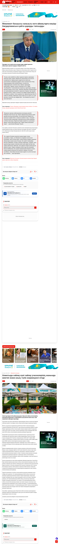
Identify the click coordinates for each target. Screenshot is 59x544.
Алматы (6, 519)
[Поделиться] (56, 541)
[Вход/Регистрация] (53, 2)
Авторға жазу (53, 29)
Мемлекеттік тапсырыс (15, 373)
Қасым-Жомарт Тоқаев (9, 186)
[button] (17, 7)
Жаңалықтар (10, 9)
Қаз (27, 29)
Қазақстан (19, 186)
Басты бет (4, 9)
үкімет (25, 186)
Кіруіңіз (6, 204)
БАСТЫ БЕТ (13, 2)
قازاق (32, 29)
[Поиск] (51, 2)
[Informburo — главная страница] (7, 2)
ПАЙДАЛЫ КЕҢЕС (36, 2)
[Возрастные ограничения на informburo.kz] (48, 2)
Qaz (30, 29)
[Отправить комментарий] (35, 208)
